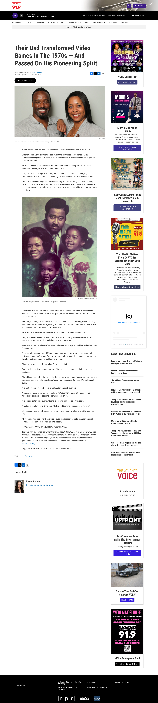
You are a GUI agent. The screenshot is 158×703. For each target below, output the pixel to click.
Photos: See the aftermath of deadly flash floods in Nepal (125, 372)
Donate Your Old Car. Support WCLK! (127, 593)
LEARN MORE (127, 600)
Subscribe (113, 22)
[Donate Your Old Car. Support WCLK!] (127, 575)
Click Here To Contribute (127, 664)
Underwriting (99, 22)
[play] (15, 15)
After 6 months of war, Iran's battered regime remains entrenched (125, 453)
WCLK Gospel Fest (127, 76)
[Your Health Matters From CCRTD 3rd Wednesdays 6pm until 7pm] (127, 234)
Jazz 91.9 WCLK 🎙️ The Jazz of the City (127, 344)
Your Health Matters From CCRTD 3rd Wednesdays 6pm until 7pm (127, 259)
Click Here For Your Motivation (127, 148)
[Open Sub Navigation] (34, 22)
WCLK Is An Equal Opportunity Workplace (68, 688)
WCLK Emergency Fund (127, 658)
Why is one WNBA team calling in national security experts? (124, 422)
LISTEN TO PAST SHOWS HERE (127, 552)
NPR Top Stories (27, 456)
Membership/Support (78, 22)
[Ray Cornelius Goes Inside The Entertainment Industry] (127, 517)
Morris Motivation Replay (127, 129)
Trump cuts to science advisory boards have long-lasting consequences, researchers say (126, 401)
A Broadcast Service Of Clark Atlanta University (70, 683)
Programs (16, 22)
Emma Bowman (37, 72)
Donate (140, 6)
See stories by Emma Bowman (40, 485)
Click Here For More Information (127, 207)
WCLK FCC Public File (122, 682)
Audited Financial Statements (97, 687)
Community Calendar (46, 22)
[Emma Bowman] (19, 486)
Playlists (28, 22)
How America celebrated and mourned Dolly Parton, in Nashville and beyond (126, 412)
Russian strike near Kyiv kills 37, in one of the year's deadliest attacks (126, 362)
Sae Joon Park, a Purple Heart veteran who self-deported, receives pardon (126, 444)
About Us (125, 22)
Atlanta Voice (127, 491)
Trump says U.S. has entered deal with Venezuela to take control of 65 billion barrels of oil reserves (126, 433)
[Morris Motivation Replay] (127, 107)
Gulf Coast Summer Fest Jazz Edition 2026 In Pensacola (127, 198)
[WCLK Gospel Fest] (127, 56)
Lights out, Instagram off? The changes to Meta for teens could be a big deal (126, 391)
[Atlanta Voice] (127, 475)
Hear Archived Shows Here (127, 287)
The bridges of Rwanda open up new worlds (125, 381)
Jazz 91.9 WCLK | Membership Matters (79, 27)
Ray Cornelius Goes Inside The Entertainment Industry (127, 539)
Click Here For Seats (127, 82)
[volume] (21, 15)
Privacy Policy (91, 682)
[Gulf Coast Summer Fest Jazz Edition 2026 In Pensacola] (127, 174)
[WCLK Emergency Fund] (127, 631)
